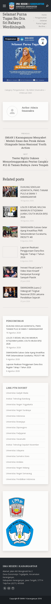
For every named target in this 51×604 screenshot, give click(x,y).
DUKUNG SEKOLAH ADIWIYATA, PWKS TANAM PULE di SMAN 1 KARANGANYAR (34, 192)
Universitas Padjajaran (16, 433)
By (35, 90)
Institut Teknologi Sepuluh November (22, 444)
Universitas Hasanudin (16, 439)
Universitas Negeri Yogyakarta (19, 404)
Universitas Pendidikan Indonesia (20, 479)
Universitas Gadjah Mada (17, 393)
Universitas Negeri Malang (17, 467)
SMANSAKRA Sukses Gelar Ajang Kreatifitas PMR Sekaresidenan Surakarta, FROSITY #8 (33, 232)
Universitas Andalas (14, 462)
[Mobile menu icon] (4, 6)
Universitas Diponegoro (16, 427)
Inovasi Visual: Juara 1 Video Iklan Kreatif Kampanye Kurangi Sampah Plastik (31, 272)
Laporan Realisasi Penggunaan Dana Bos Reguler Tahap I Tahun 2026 (32, 252)
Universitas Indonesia (15, 416)
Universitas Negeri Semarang (19, 473)
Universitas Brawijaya (15, 421)
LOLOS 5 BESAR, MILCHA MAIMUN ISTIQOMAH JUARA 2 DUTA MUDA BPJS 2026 (34, 212)
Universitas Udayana (15, 450)
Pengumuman (10, 39)
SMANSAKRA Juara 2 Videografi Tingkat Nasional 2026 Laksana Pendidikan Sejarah (32, 292)
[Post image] (10, 191)
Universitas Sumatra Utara (17, 456)
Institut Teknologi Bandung (18, 398)
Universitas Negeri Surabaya (18, 410)
